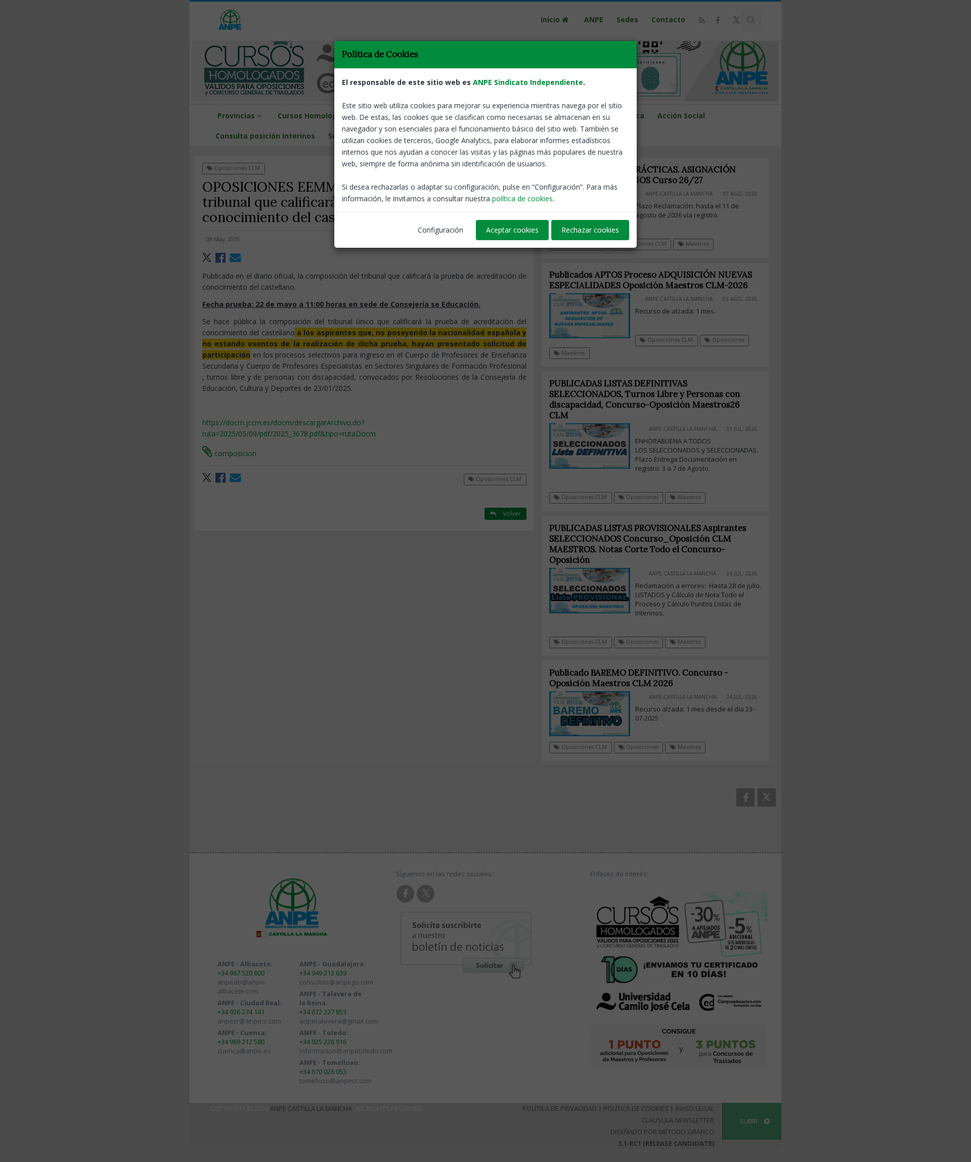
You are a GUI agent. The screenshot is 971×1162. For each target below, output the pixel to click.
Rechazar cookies (590, 230)
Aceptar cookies (512, 230)
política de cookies (522, 198)
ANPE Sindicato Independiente (528, 82)
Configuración (440, 230)
